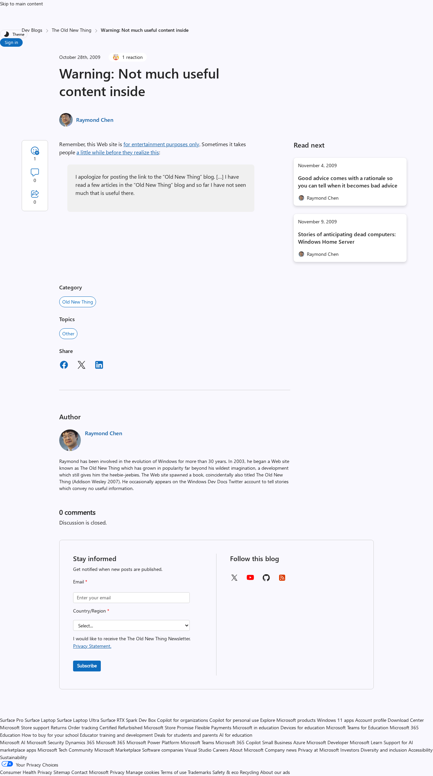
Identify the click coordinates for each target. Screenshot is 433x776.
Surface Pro (11, 720)
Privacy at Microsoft (318, 750)
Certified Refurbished (120, 727)
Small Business (277, 742)
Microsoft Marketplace (117, 750)
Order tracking (83, 727)
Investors (349, 750)
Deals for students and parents (186, 735)
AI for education (235, 735)
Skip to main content (21, 3)
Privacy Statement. (92, 646)
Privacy (118, 772)
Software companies (162, 750)
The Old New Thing (71, 30)
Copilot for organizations (182, 720)
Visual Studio (198, 750)
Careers (220, 750)
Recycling (249, 772)
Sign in (11, 42)
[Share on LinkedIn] (99, 366)
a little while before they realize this (117, 152)
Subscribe (87, 665)
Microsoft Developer (327, 742)
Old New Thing (77, 301)
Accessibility (420, 750)
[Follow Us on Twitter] (234, 580)
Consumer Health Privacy (26, 772)
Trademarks (199, 772)
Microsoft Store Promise (168, 727)
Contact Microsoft (90, 772)
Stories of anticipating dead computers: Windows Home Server (347, 237)
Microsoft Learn (366, 742)
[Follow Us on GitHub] (266, 580)
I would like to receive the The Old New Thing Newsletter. (131, 642)
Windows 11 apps (335, 720)
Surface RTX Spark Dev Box (128, 720)
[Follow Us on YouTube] (250, 580)
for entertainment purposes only (161, 144)
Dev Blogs (32, 30)
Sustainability (13, 757)
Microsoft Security (45, 742)
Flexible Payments (213, 727)
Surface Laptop (40, 720)
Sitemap (61, 772)
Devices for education (302, 727)
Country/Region (91, 610)
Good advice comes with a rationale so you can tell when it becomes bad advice (347, 181)
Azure (299, 742)
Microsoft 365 (110, 742)
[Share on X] (81, 366)
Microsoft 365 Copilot (238, 742)
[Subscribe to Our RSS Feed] (282, 580)
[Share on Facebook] (64, 366)
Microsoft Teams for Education (357, 727)
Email (80, 581)
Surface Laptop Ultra (78, 720)
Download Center (406, 720)
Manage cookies (142, 772)
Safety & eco (225, 772)
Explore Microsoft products (288, 720)
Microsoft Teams (197, 742)
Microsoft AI (12, 742)
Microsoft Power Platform (153, 742)
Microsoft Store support (24, 727)
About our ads (275, 772)
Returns (59, 727)
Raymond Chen (94, 119)
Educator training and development (116, 735)
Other (68, 333)
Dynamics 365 (80, 742)
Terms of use (173, 772)
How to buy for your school (50, 735)
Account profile (370, 720)
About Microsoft (247, 750)
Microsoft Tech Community (65, 750)
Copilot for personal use (234, 720)
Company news (281, 750)
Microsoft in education (256, 727)
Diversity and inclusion (384, 750)
